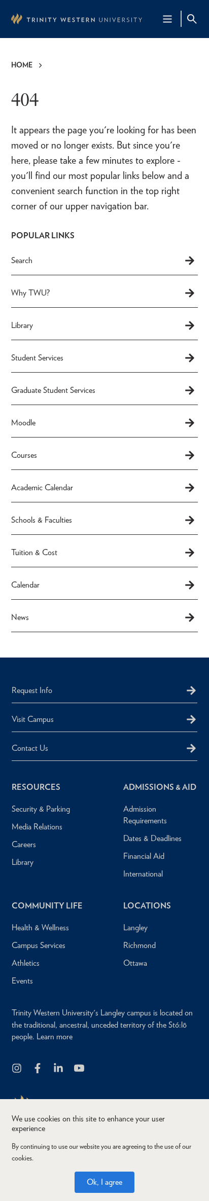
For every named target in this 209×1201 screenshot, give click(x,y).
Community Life (47, 906)
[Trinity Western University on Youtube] (80, 1069)
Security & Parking (41, 809)
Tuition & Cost (34, 552)
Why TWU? (30, 293)
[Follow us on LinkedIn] (59, 1069)
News (20, 617)
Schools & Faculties (41, 520)
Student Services (37, 357)
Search (21, 260)
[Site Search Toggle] (192, 19)
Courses (24, 455)
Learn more (55, 1036)
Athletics (26, 963)
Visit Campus (33, 719)
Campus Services (38, 945)
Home (21, 65)
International (143, 874)
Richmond (139, 945)
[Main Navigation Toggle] (167, 18)
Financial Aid (143, 856)
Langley (135, 927)
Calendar (25, 585)
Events (22, 981)
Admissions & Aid (159, 787)
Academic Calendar (42, 487)
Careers (24, 844)
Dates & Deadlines (152, 838)
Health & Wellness (40, 927)
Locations (147, 906)
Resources (36, 787)
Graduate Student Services (53, 390)
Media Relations (37, 826)
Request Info (32, 690)
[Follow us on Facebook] (38, 1069)
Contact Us (30, 748)
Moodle (23, 422)
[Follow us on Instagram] (17, 1069)
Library (22, 325)
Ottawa (135, 963)
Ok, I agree (104, 1182)
